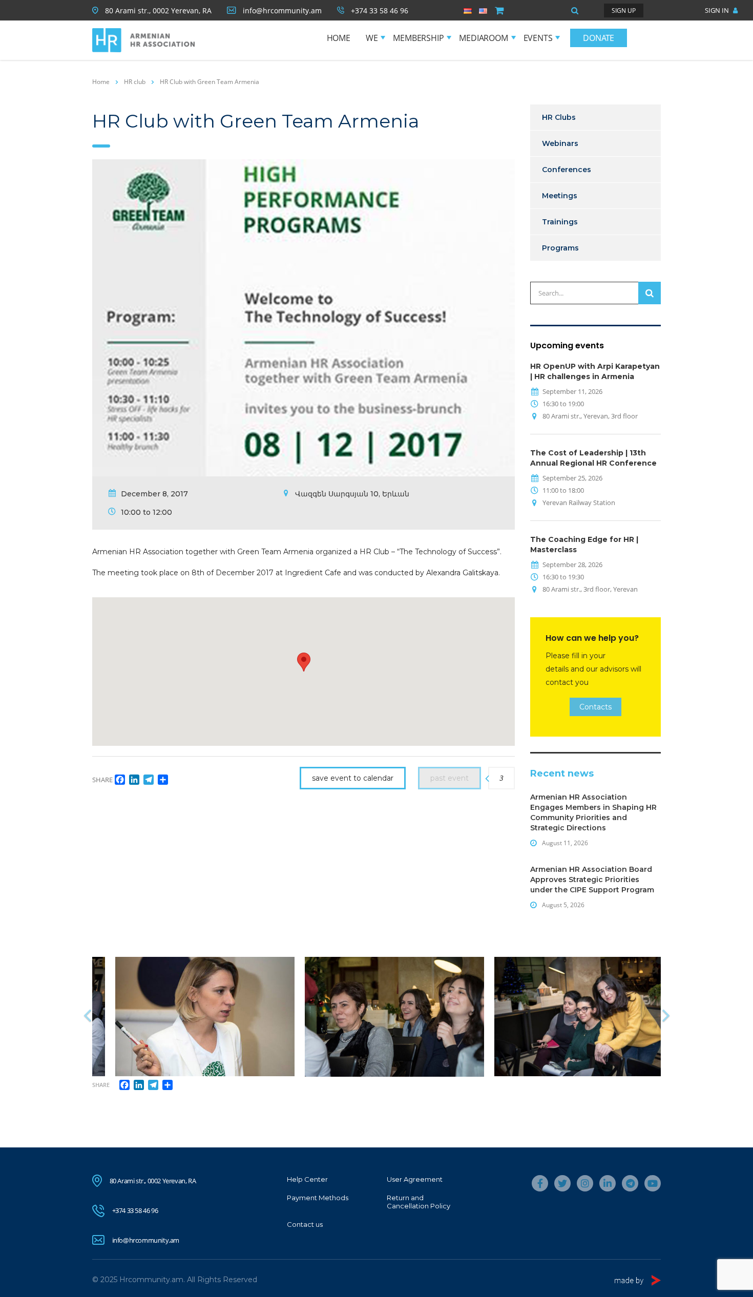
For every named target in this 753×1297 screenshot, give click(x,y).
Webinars (560, 143)
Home (338, 38)
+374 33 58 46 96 (135, 1210)
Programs (560, 248)
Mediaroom (483, 38)
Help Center (307, 1179)
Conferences (566, 169)
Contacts (595, 707)
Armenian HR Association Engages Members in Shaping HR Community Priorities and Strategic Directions (593, 812)
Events (538, 38)
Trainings (560, 221)
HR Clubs (559, 117)
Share (101, 1085)
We (372, 38)
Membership (418, 38)
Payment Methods (317, 1198)
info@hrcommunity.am (145, 1240)
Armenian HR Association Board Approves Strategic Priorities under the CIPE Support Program (592, 879)
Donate (598, 38)
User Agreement (415, 1179)
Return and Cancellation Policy (418, 1202)
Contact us (305, 1224)
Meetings (559, 195)
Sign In (717, 10)
